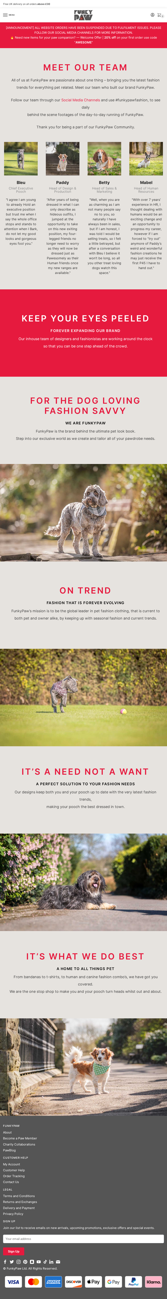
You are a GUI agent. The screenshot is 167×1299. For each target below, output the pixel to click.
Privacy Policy (13, 1214)
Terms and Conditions (19, 1196)
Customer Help (14, 1170)
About (7, 1132)
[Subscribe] (59, 1263)
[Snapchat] (33, 1263)
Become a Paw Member (20, 1138)
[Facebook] (6, 1263)
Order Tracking (14, 1176)
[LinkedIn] (52, 1263)
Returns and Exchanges (20, 1202)
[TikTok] (45, 1263)
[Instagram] (19, 1263)
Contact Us (11, 1182)
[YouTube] (40, 1263)
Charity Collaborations (19, 1144)
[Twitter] (13, 1263)
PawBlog (9, 1150)
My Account (11, 1164)
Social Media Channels (80, 100)
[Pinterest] (26, 1263)
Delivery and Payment (19, 1208)
